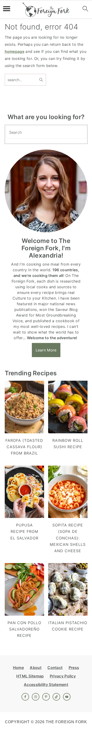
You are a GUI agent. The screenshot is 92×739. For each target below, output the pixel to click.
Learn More (46, 350)
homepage (14, 51)
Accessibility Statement (46, 684)
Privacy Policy (63, 676)
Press (74, 667)
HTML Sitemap (30, 676)
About (36, 667)
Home (18, 667)
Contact (55, 667)
